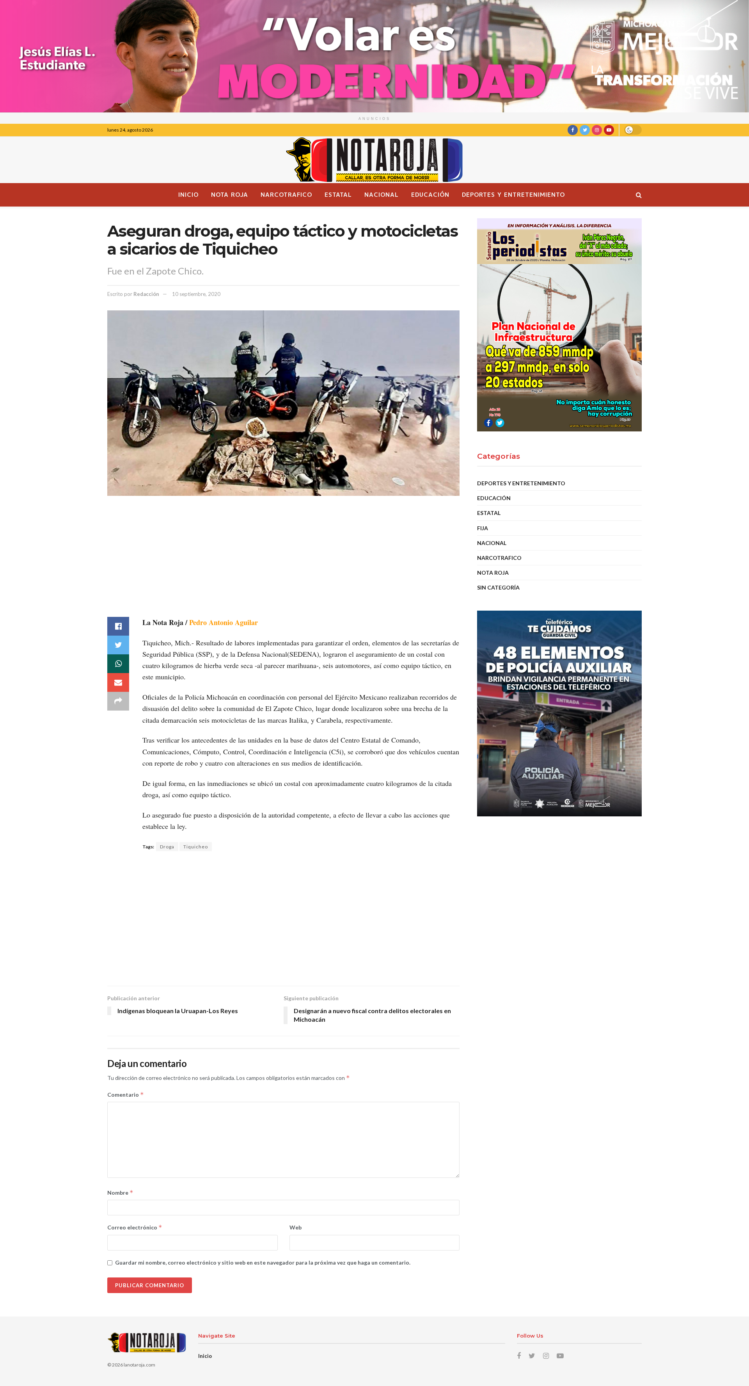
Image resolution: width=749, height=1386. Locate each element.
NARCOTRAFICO (286, 195)
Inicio (188, 195)
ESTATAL (338, 195)
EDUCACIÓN (430, 195)
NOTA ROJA (229, 195)
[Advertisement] (283, 562)
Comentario (125, 1094)
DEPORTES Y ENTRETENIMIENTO (513, 195)
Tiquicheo (195, 847)
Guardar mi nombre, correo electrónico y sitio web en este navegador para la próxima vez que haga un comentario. (262, 1262)
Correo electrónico (134, 1227)
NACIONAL (381, 195)
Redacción (146, 294)
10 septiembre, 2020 (196, 294)
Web (295, 1227)
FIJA (482, 528)
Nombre (120, 1192)
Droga (167, 847)
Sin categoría (498, 587)
